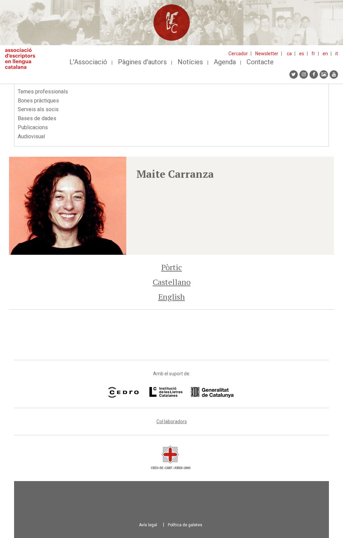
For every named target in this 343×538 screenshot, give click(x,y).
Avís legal (148, 525)
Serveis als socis (38, 109)
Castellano (172, 282)
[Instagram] (303, 74)
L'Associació (88, 62)
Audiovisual (31, 136)
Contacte (260, 62)
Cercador (238, 53)
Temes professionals (43, 91)
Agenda (225, 62)
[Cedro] (123, 392)
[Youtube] (334, 74)
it (336, 53)
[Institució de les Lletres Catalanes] (191, 392)
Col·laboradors (171, 421)
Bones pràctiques (38, 100)
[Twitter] (293, 74)
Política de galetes (185, 525)
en (325, 53)
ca (289, 53)
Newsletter (266, 53)
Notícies (190, 62)
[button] (67, 206)
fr (313, 53)
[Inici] (22, 58)
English (171, 296)
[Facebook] (314, 74)
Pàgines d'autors (142, 62)
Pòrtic (171, 267)
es (301, 53)
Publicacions (33, 127)
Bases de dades (37, 118)
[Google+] (324, 74)
